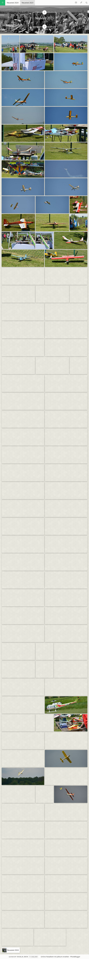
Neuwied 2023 (27, 3)
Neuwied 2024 (12, 3)
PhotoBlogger (75, 957)
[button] (3, 955)
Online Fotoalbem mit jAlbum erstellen (55, 957)
